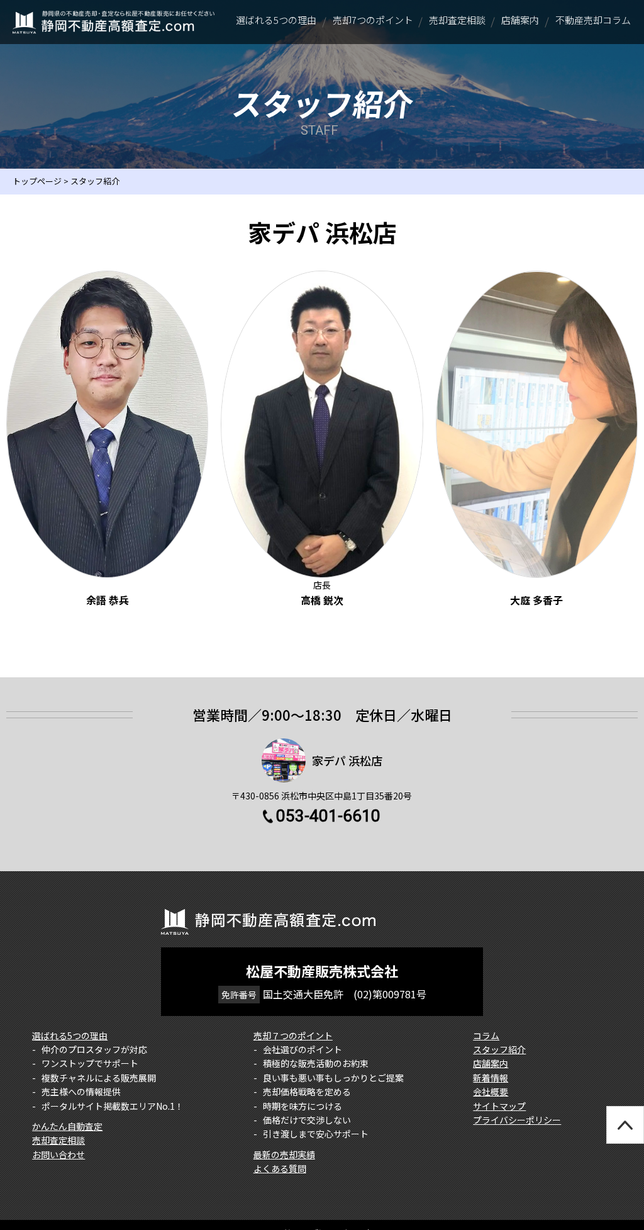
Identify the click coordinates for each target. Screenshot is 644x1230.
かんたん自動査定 (67, 1126)
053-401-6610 (328, 815)
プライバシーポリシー (517, 1120)
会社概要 (490, 1091)
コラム (486, 1035)
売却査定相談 (58, 1140)
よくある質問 (279, 1168)
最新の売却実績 (284, 1154)
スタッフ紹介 (499, 1049)
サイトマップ (499, 1106)
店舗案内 (490, 1063)
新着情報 (490, 1077)
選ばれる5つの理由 (70, 1035)
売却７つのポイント (293, 1035)
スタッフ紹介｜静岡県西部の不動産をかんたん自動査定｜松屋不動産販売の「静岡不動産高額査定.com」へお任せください (113, 22)
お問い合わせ (58, 1154)
